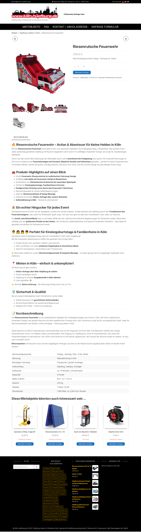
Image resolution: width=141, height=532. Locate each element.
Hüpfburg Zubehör (24, 439)
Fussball (54, 488)
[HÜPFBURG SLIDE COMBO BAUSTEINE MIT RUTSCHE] (15, 38)
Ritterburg (59, 507)
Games (61, 488)
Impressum (102, 528)
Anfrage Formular (104, 26)
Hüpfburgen (84, 77)
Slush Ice (46, 513)
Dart (50, 478)
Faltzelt (54, 484)
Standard (46, 516)
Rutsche (119, 77)
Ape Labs (56, 468)
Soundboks (56, 513)
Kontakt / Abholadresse (70, 26)
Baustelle (46, 475)
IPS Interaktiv (60, 494)
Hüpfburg (46, 494)
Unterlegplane (48, 519)
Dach (45, 478)
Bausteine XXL (57, 472)
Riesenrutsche (110, 77)
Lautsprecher (48, 500)
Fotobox (46, 488)
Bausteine (47, 472)
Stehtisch (55, 516)
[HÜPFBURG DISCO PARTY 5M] (125, 38)
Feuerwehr (101, 77)
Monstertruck (48, 504)
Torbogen (63, 516)
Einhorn (61, 481)
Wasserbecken (60, 519)
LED (56, 500)
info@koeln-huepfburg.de (22, 1)
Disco (45, 481)
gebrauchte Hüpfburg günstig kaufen (73, 528)
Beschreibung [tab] (21, 137)
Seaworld (54, 510)
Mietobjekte (31, 26)
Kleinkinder (54, 497)
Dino (64, 478)
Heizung (54, 491)
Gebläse (46, 491)
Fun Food (85, 439)
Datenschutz (92, 528)
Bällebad (55, 475)
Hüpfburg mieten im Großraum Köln (45, 528)
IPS (53, 494)
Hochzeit (62, 491)
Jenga (45, 497)
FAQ (46, 26)
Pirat (56, 504)
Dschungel (53, 481)
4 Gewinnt (47, 468)
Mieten (14, 33)
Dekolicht (57, 478)
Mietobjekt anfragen (82, 72)
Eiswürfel (46, 484)
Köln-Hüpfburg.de (21, 528)
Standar (64, 513)
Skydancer (63, 510)
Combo (62, 475)
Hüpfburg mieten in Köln (30, 33)
